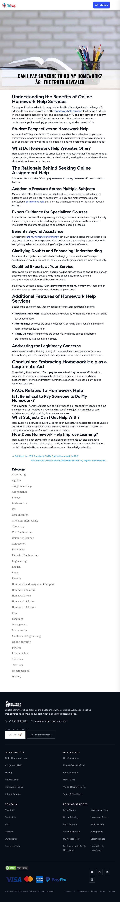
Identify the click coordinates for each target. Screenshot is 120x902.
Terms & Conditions (72, 794)
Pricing (8, 772)
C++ (14, 509)
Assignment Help (22, 485)
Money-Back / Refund (74, 765)
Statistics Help (98, 839)
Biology (16, 497)
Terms (102, 891)
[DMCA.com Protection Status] (16, 868)
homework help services (68, 110)
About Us (9, 810)
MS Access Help (71, 839)
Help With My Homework (97, 848)
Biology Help (97, 831)
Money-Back (83, 891)
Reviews (9, 831)
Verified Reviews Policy (74, 787)
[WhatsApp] (92, 872)
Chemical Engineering (25, 520)
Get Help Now (101, 5)
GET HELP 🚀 (15, 734)
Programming (20, 653)
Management (19, 624)
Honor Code (69, 779)
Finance (16, 578)
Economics (18, 549)
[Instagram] (92, 880)
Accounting (19, 474)
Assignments (19, 491)
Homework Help (21, 595)
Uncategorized (20, 670)
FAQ (7, 824)
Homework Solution (23, 601)
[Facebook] (99, 872)
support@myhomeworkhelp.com (51, 721)
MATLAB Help (70, 824)
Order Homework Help (16, 758)
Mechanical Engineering (26, 636)
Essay (15, 572)
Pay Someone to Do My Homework (74, 848)
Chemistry (18, 526)
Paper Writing (97, 824)
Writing (16, 676)
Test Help (17, 664)
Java (14, 613)
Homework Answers (23, 589)
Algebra (16, 480)
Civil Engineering (22, 532)
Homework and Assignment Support (33, 584)
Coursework (19, 543)
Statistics (17, 659)
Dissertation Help (99, 810)
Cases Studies (20, 514)
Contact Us (10, 817)
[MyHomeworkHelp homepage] (15, 5)
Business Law (20, 503)
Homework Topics (14, 787)
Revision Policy (70, 772)
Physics (16, 647)
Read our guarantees (41, 734)
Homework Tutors (99, 817)
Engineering (19, 561)
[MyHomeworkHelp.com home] (13, 704)
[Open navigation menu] (114, 5)
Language (17, 618)
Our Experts (11, 839)
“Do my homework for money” (43, 236)
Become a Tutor (12, 846)
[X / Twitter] (107, 872)
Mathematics (19, 630)
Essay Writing (69, 810)
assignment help (35, 201)
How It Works (11, 779)
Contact (111, 891)
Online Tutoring (21, 641)
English (16, 566)
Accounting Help (71, 831)
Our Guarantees (71, 758)
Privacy (94, 891)
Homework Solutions (24, 607)
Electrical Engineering (25, 555)
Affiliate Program (13, 794)
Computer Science (23, 537)
